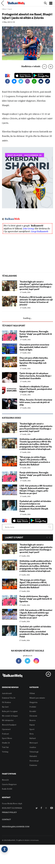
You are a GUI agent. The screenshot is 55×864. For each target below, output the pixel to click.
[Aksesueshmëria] (4, 849)
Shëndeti (33, 756)
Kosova (33, 720)
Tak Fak (5, 747)
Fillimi (4, 9)
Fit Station (6, 702)
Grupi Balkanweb (39, 231)
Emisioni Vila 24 (8, 698)
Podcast (5, 733)
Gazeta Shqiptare (9, 784)
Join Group (28, 228)
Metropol (34, 742)
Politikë (33, 706)
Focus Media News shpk (12, 803)
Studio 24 (6, 742)
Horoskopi (34, 760)
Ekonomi (33, 715)
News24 (5, 780)
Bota (32, 733)
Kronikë (33, 711)
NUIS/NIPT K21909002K (12, 808)
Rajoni (32, 724)
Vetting (5, 751)
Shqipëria (33, 702)
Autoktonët (7, 693)
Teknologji (34, 751)
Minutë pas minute (37, 698)
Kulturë (33, 738)
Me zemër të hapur (10, 715)
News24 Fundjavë (9, 724)
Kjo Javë (5, 706)
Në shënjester (8, 720)
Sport (10, 9)
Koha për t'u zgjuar (10, 711)
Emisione (33, 765)
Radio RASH (7, 789)
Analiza (33, 747)
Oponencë (6, 729)
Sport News (7, 738)
